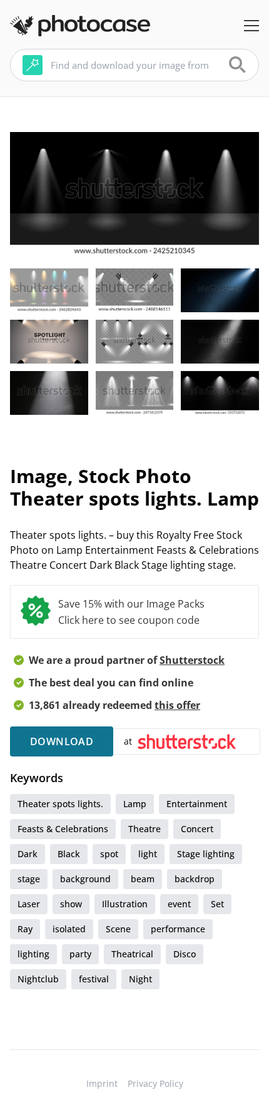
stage (29, 879)
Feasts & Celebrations (63, 829)
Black (69, 854)
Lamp (134, 804)
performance (178, 929)
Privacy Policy (155, 1083)
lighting (33, 954)
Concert (197, 829)
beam (143, 879)
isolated (69, 929)
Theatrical (132, 954)
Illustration (125, 904)
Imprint (102, 1083)
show (71, 904)
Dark (28, 854)
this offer (177, 705)
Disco (184, 954)
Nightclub (38, 979)
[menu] (251, 25)
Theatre (144, 829)
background (85, 879)
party (80, 954)
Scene (118, 929)
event (179, 904)
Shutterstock (192, 660)
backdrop (195, 879)
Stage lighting (206, 854)
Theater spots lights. (60, 804)
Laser (29, 904)
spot (109, 854)
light (147, 854)
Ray (25, 929)
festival (94, 979)
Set (217, 904)
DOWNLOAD (61, 741)
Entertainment (196, 804)
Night (140, 979)
